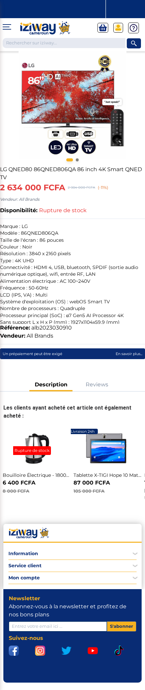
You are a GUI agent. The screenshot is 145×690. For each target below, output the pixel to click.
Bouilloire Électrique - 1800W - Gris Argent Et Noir (62, 475)
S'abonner (121, 626)
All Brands (40, 336)
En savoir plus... (129, 353)
